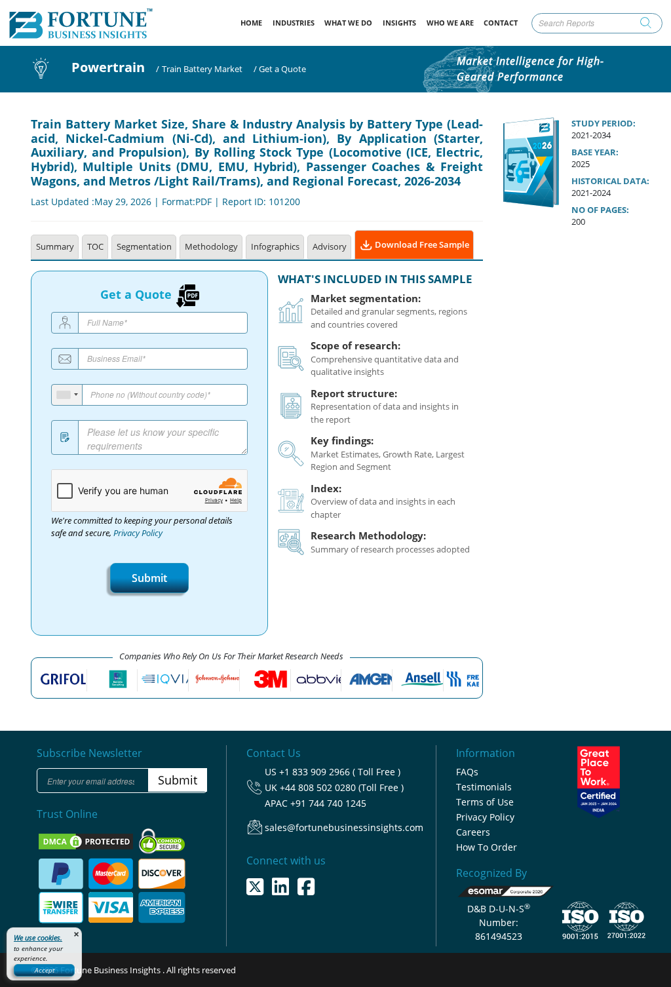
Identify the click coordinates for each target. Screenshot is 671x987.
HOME (253, 22)
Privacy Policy (138, 533)
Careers (473, 832)
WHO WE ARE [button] (450, 23)
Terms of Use (485, 802)
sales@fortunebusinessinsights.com (344, 827)
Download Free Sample (421, 244)
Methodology (211, 246)
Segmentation (144, 246)
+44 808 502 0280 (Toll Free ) (342, 787)
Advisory (330, 246)
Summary (55, 246)
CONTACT (501, 23)
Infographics (275, 246)
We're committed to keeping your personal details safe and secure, (142, 527)
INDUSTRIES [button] (294, 23)
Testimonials (484, 787)
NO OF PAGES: (600, 210)
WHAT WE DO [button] (348, 23)
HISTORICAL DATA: (610, 181)
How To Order (486, 847)
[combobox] (67, 395)
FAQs (467, 771)
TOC (95, 246)
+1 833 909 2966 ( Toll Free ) (339, 771)
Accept (44, 970)
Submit (149, 578)
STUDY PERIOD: (603, 123)
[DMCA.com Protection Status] (87, 840)
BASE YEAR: (595, 152)
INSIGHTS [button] (399, 23)
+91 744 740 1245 (328, 803)
